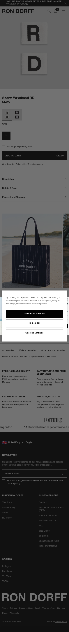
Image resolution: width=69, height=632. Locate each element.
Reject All (34, 323)
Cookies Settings (34, 333)
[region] (34, 316)
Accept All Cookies (34, 314)
